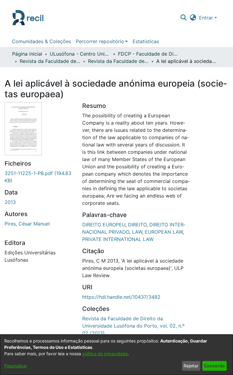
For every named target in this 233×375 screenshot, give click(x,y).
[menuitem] (102, 41)
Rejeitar (191, 365)
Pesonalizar (15, 365)
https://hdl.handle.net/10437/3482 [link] (121, 297)
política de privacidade (105, 353)
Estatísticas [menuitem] (146, 41)
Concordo (214, 365)
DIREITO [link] (137, 225)
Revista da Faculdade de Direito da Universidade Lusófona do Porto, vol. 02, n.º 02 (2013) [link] (118, 61)
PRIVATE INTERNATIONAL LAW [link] (118, 239)
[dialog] (116, 355)
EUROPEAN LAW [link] (164, 232)
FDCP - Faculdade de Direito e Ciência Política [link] (148, 54)
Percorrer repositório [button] (100, 41)
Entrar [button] (206, 18)
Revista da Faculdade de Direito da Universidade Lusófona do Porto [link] (50, 61)
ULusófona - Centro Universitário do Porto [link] (80, 54)
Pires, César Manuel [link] (27, 224)
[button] (183, 17)
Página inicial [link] (27, 54)
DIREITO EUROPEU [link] (103, 225)
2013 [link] (10, 202)
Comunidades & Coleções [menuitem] (41, 41)
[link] (133, 325)
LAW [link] (137, 232)
